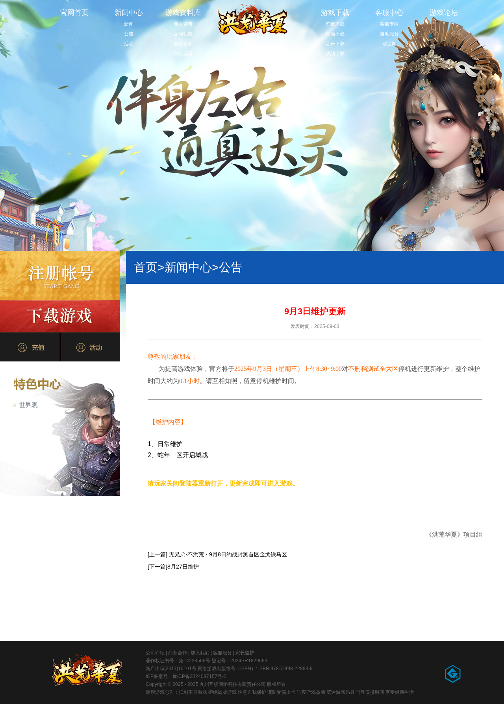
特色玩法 (183, 53)
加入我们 (200, 653)
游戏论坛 (444, 13)
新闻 (128, 24)
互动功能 (183, 34)
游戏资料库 (183, 13)
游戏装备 (183, 43)
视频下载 (335, 53)
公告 (128, 34)
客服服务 (222, 653)
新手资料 (183, 24)
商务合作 (177, 653)
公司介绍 (155, 653)
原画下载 (335, 34)
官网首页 (74, 13)
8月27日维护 (183, 566)
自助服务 (389, 34)
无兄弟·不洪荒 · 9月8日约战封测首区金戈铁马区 (228, 554)
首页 (149, 267)
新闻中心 (129, 13)
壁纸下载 (335, 24)
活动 (128, 43)
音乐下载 (335, 43)
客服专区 (389, 24)
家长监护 (244, 653)
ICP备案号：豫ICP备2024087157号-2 (186, 676)
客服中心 (389, 13)
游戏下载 (335, 13)
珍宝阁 (389, 43)
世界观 (28, 405)
